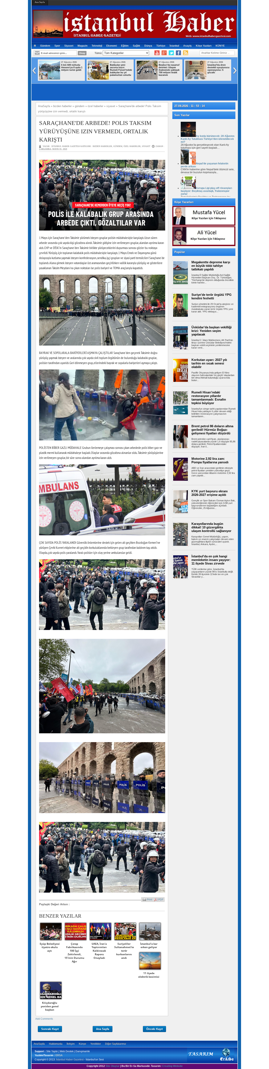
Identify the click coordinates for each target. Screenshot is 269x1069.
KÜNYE (220, 45)
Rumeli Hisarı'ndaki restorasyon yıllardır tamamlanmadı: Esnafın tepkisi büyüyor (208, 397)
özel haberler (132, 146)
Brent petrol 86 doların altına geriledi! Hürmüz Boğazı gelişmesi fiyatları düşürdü (212, 429)
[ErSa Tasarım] (210, 1061)
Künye (82, 1043)
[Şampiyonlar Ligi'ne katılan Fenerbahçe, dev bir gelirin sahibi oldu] (195, 78)
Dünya (148, 45)
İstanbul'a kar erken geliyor (148, 945)
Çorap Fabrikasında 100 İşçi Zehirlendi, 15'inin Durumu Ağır (74, 952)
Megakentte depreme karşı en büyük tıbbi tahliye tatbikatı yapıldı (210, 265)
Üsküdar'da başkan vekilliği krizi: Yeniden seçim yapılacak (211, 330)
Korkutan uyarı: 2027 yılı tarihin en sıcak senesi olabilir (209, 363)
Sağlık (136, 45)
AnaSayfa (39, 1043)
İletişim (71, 1043)
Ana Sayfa (40, 2)
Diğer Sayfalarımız (115, 1043)
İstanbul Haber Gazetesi (70, 1059)
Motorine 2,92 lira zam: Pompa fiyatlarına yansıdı (209, 460)
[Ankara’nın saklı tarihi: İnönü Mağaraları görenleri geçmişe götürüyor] (147, 78)
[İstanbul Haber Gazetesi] (134, 36)
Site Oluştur (112, 1066)
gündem (117, 146)
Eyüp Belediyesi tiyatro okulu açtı (50, 947)
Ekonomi (111, 45)
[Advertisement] (206, 594)
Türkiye (160, 45)
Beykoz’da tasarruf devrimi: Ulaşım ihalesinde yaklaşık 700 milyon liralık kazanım (71, 70)
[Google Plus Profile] (164, 52)
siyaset (146, 146)
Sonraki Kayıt (50, 1029)
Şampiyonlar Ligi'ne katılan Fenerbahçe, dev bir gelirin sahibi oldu (218, 69)
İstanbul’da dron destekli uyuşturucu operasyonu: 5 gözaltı (121, 69)
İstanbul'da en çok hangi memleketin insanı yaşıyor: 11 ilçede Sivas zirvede (211, 559)
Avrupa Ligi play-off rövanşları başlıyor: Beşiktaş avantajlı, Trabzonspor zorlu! (206, 191)
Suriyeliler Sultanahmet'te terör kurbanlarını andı (124, 951)
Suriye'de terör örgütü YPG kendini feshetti (211, 296)
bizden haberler (102, 146)
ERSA (59, 1055)
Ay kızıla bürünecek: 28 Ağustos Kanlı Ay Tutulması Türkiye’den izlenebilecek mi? (208, 139)
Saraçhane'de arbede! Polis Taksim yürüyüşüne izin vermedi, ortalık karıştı (95, 131)
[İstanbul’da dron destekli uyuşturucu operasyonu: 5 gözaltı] (98, 78)
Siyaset (68, 45)
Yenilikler (95, 1043)
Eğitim (125, 45)
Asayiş (187, 45)
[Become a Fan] (178, 52)
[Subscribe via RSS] (185, 52)
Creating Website (172, 1066)
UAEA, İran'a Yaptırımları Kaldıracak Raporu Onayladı (99, 951)
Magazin (82, 45)
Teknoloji (97, 45)
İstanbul (174, 45)
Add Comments (44, 1018)
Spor (57, 45)
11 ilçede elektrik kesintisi (148, 975)
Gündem (45, 45)
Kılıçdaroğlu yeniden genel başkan (50, 1006)
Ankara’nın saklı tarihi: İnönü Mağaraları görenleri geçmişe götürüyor (170, 69)
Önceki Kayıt (154, 1029)
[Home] (35, 46)
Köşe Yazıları (203, 45)
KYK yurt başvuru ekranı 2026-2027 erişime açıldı (209, 493)
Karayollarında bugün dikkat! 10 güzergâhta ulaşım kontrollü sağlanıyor (211, 527)
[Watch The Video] (157, 52)
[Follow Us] (171, 52)
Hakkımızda (55, 1043)
